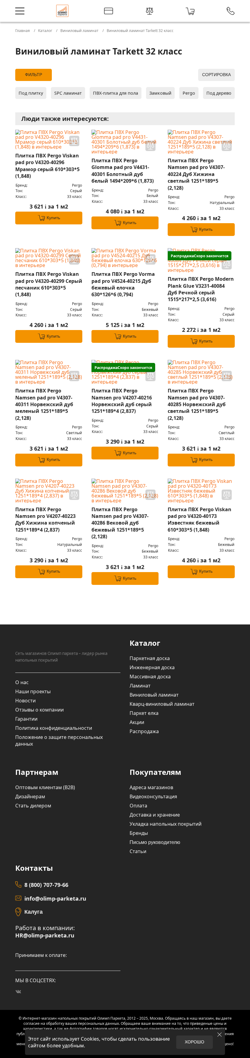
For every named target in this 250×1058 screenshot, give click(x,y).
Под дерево (218, 93)
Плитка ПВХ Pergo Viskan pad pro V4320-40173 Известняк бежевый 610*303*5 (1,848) (199, 519)
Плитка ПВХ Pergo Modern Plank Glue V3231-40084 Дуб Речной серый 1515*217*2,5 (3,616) (201, 289)
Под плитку (31, 93)
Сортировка (216, 74)
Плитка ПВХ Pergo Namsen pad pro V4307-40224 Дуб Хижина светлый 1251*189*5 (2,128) (196, 174)
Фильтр (33, 74)
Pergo (189, 93)
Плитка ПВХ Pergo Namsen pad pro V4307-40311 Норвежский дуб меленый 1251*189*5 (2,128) (44, 404)
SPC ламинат (68, 93)
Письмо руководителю (155, 842)
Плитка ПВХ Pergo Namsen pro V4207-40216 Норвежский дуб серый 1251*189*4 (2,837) (121, 400)
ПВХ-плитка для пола (115, 93)
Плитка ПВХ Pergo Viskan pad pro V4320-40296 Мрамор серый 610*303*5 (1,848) (47, 165)
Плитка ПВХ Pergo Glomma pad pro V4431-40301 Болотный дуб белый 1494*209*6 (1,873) (122, 170)
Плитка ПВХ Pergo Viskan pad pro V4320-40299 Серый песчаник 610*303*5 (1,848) (48, 284)
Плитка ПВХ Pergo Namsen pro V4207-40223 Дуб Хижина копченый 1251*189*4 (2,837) (45, 519)
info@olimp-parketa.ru (55, 898)
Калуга (33, 912)
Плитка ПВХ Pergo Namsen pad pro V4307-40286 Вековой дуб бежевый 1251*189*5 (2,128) (119, 523)
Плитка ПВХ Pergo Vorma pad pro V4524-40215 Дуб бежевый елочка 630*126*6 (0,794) (123, 284)
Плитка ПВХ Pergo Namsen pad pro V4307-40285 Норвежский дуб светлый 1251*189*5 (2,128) (197, 404)
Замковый (160, 93)
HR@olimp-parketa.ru (44, 935)
